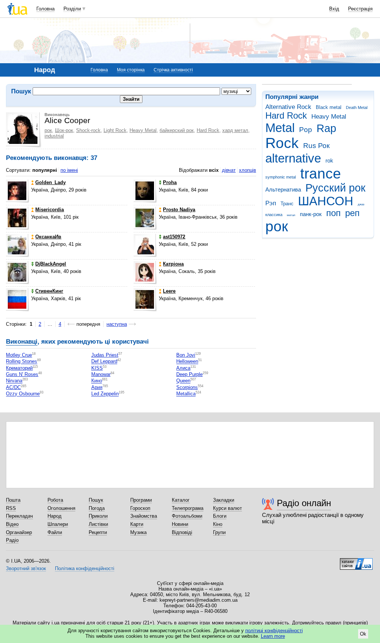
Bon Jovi (185, 355)
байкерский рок (177, 130)
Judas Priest (104, 355)
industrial (54, 136)
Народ (55, 516)
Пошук (96, 500)
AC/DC (13, 387)
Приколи (98, 516)
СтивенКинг (49, 291)
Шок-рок (64, 130)
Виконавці (21, 341)
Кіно (217, 524)
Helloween (187, 361)
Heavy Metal (328, 116)
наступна (117, 324)
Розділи (72, 9)
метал (291, 215)
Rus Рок (316, 146)
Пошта (13, 500)
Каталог (181, 500)
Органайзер (19, 532)
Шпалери (58, 524)
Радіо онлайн (304, 503)
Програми (141, 500)
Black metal (328, 107)
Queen (183, 381)
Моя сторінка (131, 70)
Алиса (183, 368)
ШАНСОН (325, 201)
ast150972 (174, 236)
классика (273, 214)
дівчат (229, 170)
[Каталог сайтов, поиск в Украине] (356, 561)
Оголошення (61, 508)
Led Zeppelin (105, 394)
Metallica (186, 394)
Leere (169, 291)
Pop (305, 130)
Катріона (173, 264)
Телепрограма (187, 508)
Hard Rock (286, 115)
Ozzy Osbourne (23, 394)
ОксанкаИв (48, 236)
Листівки (98, 524)
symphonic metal (280, 177)
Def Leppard (104, 361)
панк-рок (311, 214)
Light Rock (115, 130)
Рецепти (98, 532)
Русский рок (335, 188)
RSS (11, 508)
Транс (287, 203)
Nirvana (14, 381)
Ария (96, 387)
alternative (293, 158)
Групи (219, 532)
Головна (45, 9)
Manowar (101, 374)
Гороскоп (140, 508)
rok (329, 160)
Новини (180, 524)
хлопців (247, 170)
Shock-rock (88, 130)
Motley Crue (19, 355)
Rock (282, 143)
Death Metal (356, 107)
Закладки (223, 500)
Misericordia (49, 209)
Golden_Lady (50, 182)
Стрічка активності (173, 70)
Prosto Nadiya (179, 209)
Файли (55, 532)
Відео (12, 524)
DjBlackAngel (50, 264)
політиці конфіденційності (274, 630)
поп (333, 213)
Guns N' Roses (22, 374)
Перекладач (19, 516)
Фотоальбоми (187, 516)
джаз (361, 204)
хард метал (235, 130)
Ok (363, 634)
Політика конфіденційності (84, 568)
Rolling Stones (21, 361)
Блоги (219, 516)
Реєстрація (360, 9)
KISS (97, 368)
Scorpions (187, 387)
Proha (170, 182)
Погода (97, 508)
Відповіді (182, 532)
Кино (96, 381)
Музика (138, 532)
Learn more (273, 636)
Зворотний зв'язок (26, 568)
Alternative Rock (288, 106)
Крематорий (19, 368)
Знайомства (143, 516)
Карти (136, 524)
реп (352, 213)
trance (320, 173)
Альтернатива (283, 189)
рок (276, 226)
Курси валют (227, 508)
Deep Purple (189, 374)
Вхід (334, 9)
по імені (69, 170)
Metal (280, 128)
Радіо (12, 540)
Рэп (270, 203)
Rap (326, 128)
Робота (55, 500)
